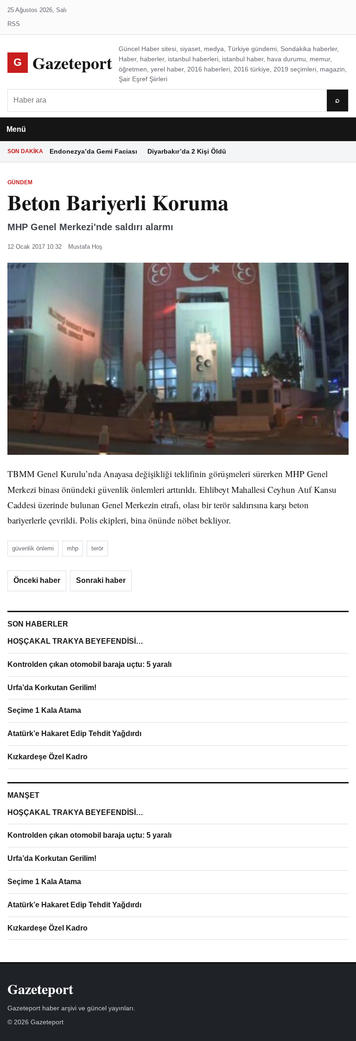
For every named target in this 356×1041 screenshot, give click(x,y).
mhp (72, 548)
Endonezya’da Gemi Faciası (93, 151)
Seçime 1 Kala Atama (44, 710)
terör (97, 548)
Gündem (19, 182)
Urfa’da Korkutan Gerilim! (51, 688)
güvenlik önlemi (33, 548)
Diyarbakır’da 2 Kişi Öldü (186, 151)
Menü (16, 129)
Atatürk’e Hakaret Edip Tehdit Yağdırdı (74, 733)
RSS (13, 23)
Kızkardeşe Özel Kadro (47, 757)
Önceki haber (36, 580)
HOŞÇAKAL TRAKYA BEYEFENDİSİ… (75, 641)
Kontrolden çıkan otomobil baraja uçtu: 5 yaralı (89, 664)
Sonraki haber (101, 580)
